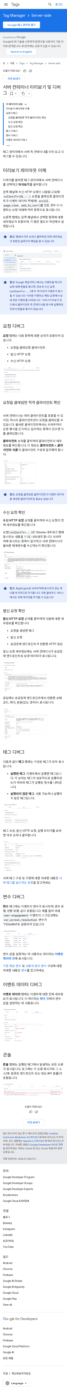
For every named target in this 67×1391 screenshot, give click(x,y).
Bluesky (7, 1223)
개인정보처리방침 (21, 1373)
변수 (24, 970)
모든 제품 (8, 1358)
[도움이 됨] (25, 71)
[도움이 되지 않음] (30, 71)
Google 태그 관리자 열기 (21, 25)
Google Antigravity (14, 1286)
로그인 (59, 4)
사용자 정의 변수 (36, 966)
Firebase (8, 1274)
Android (7, 1263)
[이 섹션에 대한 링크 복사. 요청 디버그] (28, 326)
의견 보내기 (14, 78)
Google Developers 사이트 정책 (46, 1144)
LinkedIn (8, 1234)
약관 (5, 1373)
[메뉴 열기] (6, 4)
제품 (12, 63)
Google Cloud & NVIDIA (16, 1200)
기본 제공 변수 (12, 966)
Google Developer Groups (18, 1183)
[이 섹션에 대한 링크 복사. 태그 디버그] (28, 752)
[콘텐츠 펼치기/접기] (25, 104)
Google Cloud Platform (16, 1346)
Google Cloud (10, 1292)
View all (7, 1304)
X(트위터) (8, 1240)
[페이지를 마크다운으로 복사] (23, 93)
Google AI (8, 1352)
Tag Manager (14, 15)
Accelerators (10, 1195)
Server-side (41, 15)
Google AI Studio (12, 1280)
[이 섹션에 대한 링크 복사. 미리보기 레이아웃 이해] (50, 171)
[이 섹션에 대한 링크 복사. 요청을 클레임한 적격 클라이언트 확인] (6, 408)
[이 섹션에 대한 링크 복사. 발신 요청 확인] (28, 611)
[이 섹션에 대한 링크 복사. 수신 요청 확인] (28, 513)
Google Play (10, 1298)
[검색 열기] (50, 4)
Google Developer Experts (18, 1189)
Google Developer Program (19, 1177)
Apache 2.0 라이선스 (34, 1141)
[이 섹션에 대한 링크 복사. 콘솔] (15, 1055)
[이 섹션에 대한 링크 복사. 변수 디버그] (28, 897)
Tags (15, 4)
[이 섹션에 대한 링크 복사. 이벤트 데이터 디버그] (46, 985)
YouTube (8, 1246)
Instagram (9, 1229)
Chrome (7, 1269)
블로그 (6, 1217)
